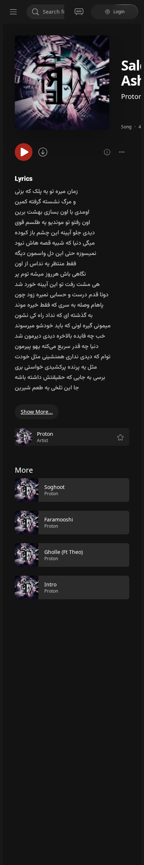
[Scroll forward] (136, 538)
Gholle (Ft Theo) (63, 551)
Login (118, 11)
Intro (50, 584)
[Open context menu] (121, 152)
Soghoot (54, 486)
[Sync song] (42, 152)
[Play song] (23, 152)
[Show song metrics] (107, 152)
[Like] (118, 490)
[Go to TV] (79, 12)
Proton (132, 96)
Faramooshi (58, 519)
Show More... (37, 411)
